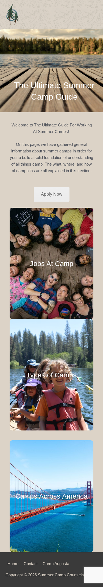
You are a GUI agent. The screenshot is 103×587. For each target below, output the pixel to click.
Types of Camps (51, 375)
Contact (31, 564)
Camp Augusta (56, 564)
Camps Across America (51, 496)
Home (12, 564)
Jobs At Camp (51, 263)
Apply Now (51, 194)
